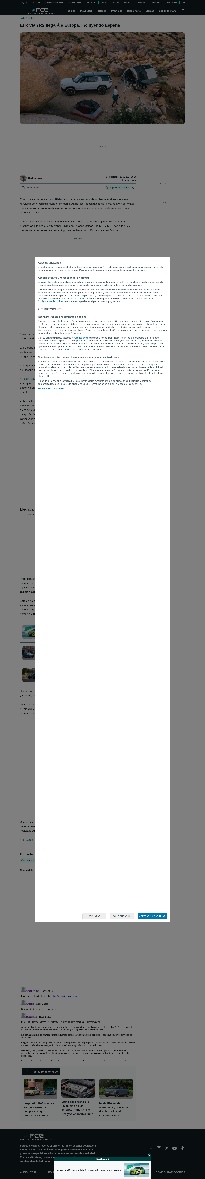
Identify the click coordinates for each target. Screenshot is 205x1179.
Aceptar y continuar (152, 916)
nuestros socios (82, 337)
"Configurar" (44, 349)
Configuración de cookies (50, 301)
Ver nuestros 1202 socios (51, 388)
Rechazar (94, 916)
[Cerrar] (149, 1155)
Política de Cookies (76, 298)
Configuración (122, 916)
